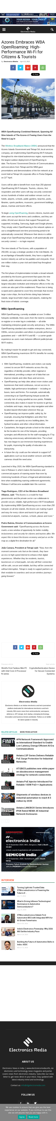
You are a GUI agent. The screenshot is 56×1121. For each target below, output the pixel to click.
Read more (33, 1117)
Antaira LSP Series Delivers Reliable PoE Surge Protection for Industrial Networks (35, 758)
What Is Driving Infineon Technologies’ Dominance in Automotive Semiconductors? (34, 904)
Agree (22, 1117)
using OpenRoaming (18, 213)
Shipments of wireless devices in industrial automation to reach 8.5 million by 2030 (33, 797)
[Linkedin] (28, 1103)
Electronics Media (11, 61)
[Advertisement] (28, 609)
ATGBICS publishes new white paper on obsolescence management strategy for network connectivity (35, 771)
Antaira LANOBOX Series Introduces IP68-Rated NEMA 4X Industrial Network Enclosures (35, 810)
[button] (52, 29)
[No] (52, 1112)
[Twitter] (35, 1103)
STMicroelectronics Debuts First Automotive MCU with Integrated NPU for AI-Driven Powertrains (35, 918)
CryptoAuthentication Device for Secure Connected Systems (42, 671)
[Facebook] (20, 1103)
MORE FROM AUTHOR (28, 732)
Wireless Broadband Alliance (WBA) (21, 146)
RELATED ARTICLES (9, 732)
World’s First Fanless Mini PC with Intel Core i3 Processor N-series (14, 671)
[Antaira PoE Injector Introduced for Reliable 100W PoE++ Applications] (8, 784)
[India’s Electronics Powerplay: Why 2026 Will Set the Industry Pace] (8, 932)
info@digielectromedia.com (33, 1085)
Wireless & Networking (6, 744)
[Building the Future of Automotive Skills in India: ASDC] (8, 945)
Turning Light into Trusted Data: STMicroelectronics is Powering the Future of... (33, 890)
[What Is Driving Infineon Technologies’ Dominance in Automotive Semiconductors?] (8, 904)
